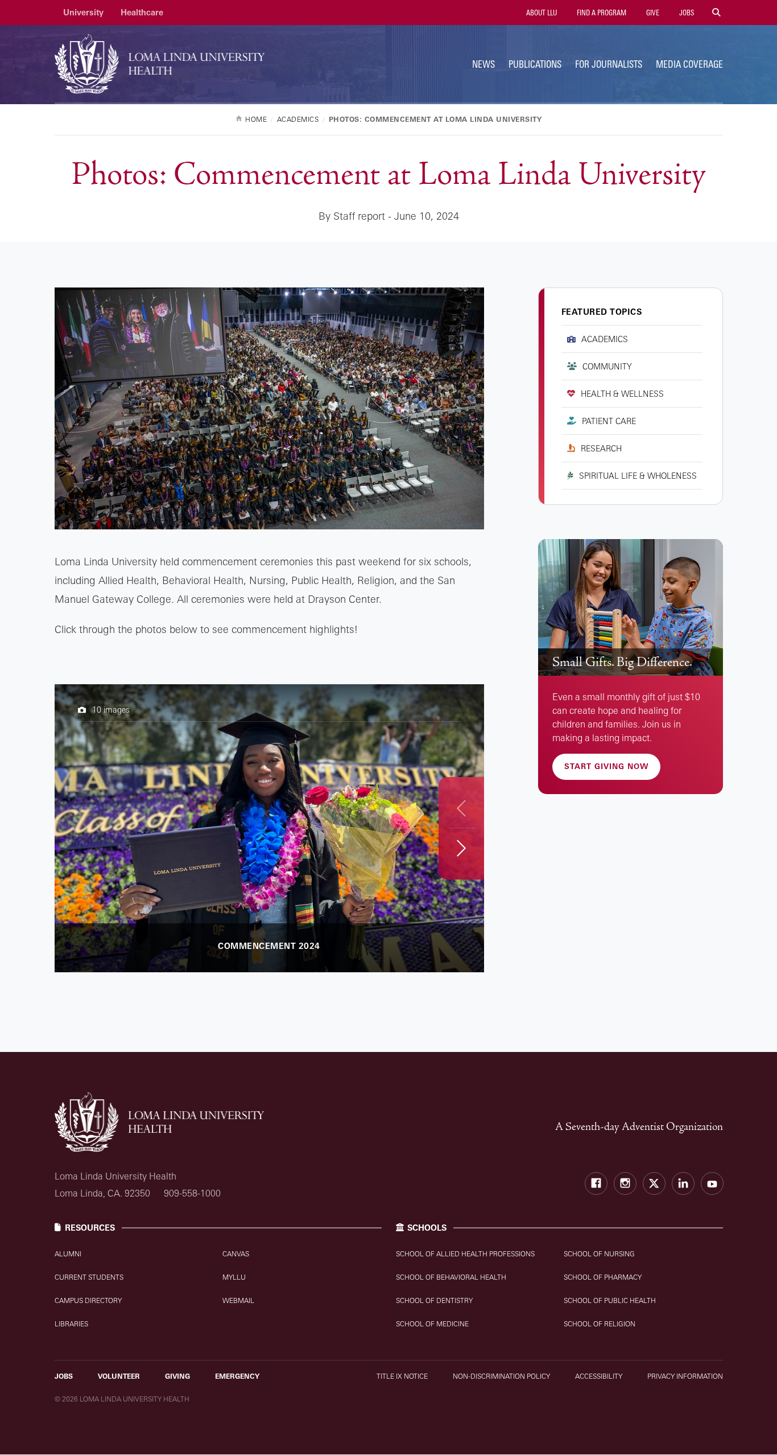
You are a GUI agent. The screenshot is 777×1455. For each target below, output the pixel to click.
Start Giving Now (606, 766)
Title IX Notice (402, 1376)
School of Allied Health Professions (465, 1254)
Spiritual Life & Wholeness (638, 475)
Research (601, 448)
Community (607, 366)
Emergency (237, 1376)
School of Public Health (610, 1300)
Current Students (89, 1277)
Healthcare (142, 12)
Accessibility (598, 1376)
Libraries (71, 1324)
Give (651, 12)
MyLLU (234, 1277)
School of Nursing (599, 1254)
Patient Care (609, 421)
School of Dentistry (434, 1300)
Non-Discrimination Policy (501, 1376)
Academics (604, 339)
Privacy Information (685, 1376)
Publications (535, 64)
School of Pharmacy (603, 1277)
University (83, 12)
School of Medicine (432, 1324)
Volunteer (119, 1376)
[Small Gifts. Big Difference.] (630, 607)
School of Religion (599, 1324)
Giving (177, 1376)
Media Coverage (689, 64)
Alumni (68, 1254)
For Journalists (608, 64)
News (483, 64)
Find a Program (600, 12)
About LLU (540, 12)
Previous (461, 808)
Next (461, 848)
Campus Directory (88, 1300)
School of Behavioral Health (451, 1277)
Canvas (235, 1254)
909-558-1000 (192, 1193)
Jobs (685, 12)
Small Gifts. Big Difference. (622, 662)
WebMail (238, 1300)
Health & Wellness (622, 393)
